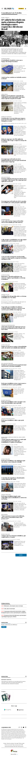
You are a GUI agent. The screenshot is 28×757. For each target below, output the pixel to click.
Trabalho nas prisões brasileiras (8, 325)
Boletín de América (6, 679)
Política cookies (21, 743)
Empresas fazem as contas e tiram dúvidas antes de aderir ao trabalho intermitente (14, 347)
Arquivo (3, 691)
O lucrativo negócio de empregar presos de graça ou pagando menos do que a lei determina (13, 328)
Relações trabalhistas (5, 400)
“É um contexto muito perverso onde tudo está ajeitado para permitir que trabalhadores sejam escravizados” (13, 441)
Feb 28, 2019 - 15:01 (14, 261)
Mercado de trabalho (5, 177)
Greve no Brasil (4, 514)
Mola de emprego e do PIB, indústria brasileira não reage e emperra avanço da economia (13, 141)
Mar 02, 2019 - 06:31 (14, 243)
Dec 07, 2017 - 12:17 (17, 368)
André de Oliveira (4, 521)
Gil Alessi (3, 281)
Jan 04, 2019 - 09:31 (13, 281)
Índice (16, 746)
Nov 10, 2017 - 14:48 (11, 424)
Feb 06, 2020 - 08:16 (17, 183)
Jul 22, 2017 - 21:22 (17, 464)
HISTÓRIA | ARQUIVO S (5, 17)
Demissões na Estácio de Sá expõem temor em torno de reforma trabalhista (14, 365)
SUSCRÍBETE (21, 8)
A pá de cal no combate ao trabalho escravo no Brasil (13, 78)
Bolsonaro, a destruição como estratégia (13, 606)
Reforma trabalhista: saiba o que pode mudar (12, 421)
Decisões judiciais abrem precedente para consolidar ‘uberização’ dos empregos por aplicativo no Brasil (14, 180)
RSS (14, 746)
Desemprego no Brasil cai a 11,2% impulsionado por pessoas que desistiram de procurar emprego (13, 160)
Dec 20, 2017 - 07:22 (13, 331)
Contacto (5, 743)
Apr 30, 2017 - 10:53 (17, 501)
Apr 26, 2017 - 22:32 (15, 539)
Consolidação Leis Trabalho (11, 13)
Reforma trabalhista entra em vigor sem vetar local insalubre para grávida (13, 402)
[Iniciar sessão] (25, 9)
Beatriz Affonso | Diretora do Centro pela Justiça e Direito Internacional (13, 437)
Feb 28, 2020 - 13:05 (17, 164)
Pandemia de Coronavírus (6, 116)
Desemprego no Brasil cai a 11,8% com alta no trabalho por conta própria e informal (13, 202)
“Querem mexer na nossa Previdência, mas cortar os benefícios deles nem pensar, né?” (12, 517)
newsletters (4, 622)
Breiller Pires (4, 481)
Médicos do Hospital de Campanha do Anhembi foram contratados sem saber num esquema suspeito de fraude (13, 97)
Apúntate (4, 626)
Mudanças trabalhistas (6, 494)
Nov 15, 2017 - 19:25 (17, 387)
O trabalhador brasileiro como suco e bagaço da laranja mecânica (12, 61)
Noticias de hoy (20, 746)
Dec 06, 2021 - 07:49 (9, 64)
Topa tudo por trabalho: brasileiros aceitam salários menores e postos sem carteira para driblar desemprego (13, 308)
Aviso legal (16, 743)
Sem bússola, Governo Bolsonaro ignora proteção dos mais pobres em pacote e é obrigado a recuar (13, 120)
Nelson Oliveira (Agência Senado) (7, 48)
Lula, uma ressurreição (9, 608)
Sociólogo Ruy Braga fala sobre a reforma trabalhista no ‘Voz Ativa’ (13, 297)
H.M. (2, 424)
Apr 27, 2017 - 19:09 (16, 521)
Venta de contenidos (10, 743)
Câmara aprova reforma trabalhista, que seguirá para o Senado (13, 536)
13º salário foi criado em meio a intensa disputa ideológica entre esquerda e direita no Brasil (13, 24)
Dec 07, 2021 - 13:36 (19, 48)
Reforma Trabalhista (5, 459)
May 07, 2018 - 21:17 (8, 300)
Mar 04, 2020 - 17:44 (17, 144)
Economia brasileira (5, 219)
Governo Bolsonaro (5, 58)
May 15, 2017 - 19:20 (15, 481)
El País (2, 300)
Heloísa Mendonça (11, 123)
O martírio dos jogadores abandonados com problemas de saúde (13, 478)
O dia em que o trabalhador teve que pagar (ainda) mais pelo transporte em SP (14, 240)
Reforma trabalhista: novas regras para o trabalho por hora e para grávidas (13, 384)
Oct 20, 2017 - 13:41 (13, 444)
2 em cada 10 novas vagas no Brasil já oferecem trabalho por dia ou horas (12, 222)
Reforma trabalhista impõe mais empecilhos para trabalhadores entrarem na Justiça (13, 498)
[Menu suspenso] (2, 9)
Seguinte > (21, 555)
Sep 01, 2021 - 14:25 (19, 81)
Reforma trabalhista (5, 345)
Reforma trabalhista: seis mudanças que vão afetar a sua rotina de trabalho (13, 461)
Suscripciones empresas (9, 746)
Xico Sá (2, 64)
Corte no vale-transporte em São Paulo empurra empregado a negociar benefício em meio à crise (13, 258)
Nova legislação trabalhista (7, 363)
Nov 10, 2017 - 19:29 (17, 405)
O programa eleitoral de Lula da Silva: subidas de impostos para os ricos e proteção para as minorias (13, 612)
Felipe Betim (3, 243)
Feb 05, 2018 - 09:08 (17, 312)
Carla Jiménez (4, 123)
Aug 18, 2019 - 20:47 (17, 224)
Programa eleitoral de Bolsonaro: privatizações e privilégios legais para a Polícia (13, 616)
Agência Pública (4, 94)
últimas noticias (5, 603)
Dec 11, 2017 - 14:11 (17, 350)
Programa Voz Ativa (5, 294)
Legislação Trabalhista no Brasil (8, 418)
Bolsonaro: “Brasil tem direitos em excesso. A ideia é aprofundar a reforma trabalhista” (13, 278)
